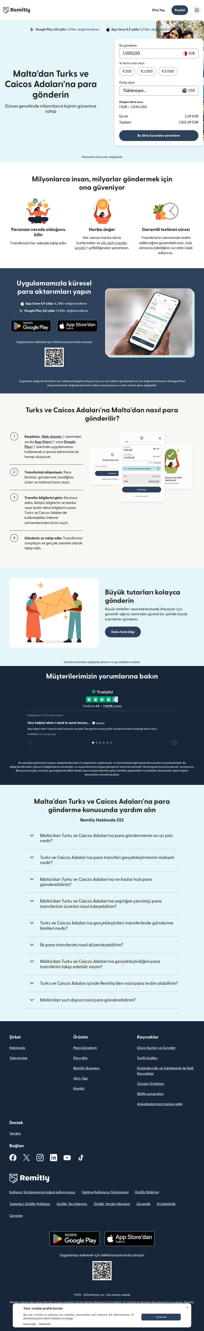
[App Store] (77, 326)
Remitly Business (86, 1068)
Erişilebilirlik (166, 1204)
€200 (127, 71)
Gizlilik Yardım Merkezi (112, 1204)
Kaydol (180, 10)
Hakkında (17, 1048)
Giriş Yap (158, 10)
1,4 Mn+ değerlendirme (67, 30)
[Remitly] (16, 10)
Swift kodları (147, 1058)
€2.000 (147, 71)
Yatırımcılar (18, 1058)
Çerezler (16, 1216)
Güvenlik (143, 1204)
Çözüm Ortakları (150, 1084)
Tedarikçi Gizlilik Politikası (29, 1204)
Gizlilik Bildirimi (147, 1192)
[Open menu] (197, 10)
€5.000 (168, 71)
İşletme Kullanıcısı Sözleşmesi (105, 1192)
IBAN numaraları (150, 1094)
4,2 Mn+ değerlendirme (142, 30)
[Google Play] (31, 326)
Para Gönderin (85, 1048)
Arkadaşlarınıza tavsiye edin (159, 1104)
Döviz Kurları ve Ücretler (156, 1048)
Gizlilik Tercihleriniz (72, 1204)
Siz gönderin (128, 45)
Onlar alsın (127, 82)
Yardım (15, 1133)
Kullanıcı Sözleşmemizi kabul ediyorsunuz (42, 1192)
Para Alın (80, 1058)
